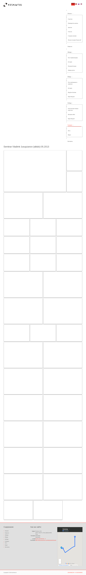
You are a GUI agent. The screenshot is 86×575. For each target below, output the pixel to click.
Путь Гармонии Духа (73, 57)
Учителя (70, 31)
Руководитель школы (73, 23)
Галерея (70, 125)
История (70, 62)
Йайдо (69, 76)
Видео (69, 134)
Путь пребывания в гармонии (72, 83)
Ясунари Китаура (72, 66)
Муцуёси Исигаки (72, 92)
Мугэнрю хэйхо (71, 114)
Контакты (70, 141)
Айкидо (70, 52)
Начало (70, 13)
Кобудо (70, 103)
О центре (70, 19)
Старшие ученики (72, 36)
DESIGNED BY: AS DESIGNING (75, 572)
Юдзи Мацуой (71, 96)
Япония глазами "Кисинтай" (74, 40)
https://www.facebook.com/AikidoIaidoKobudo (45, 540)
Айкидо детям (71, 70)
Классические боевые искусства (73, 109)
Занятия (70, 27)
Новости (70, 46)
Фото (69, 130)
